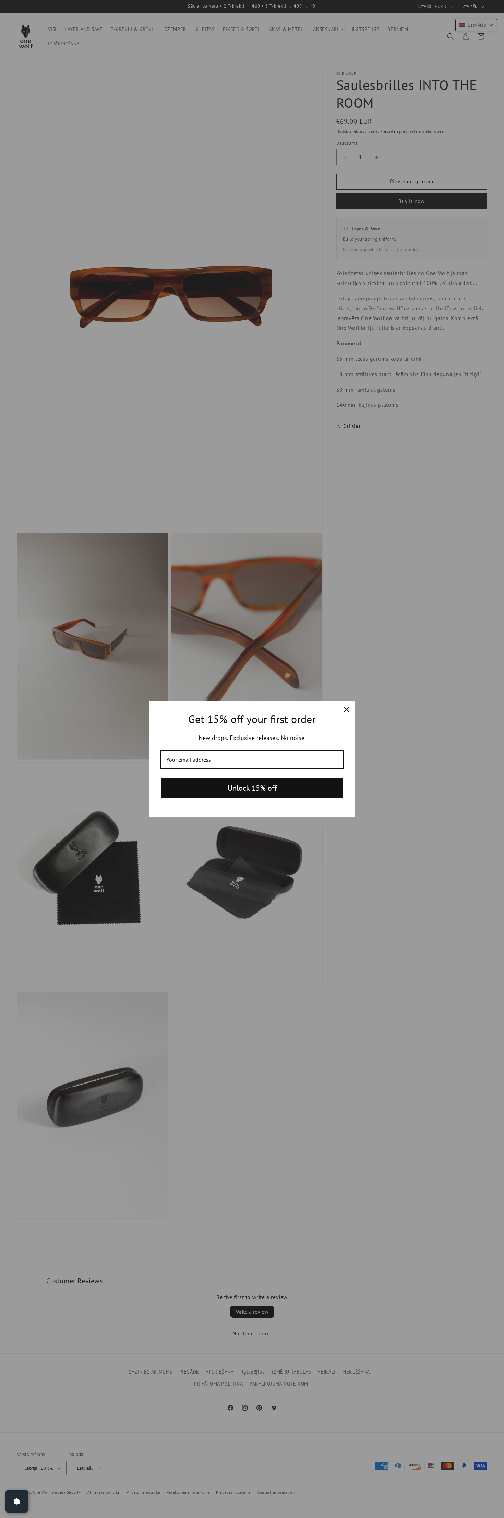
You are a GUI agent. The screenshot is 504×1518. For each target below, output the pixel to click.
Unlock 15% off (252, 788)
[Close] (346, 709)
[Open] (16, 1501)
